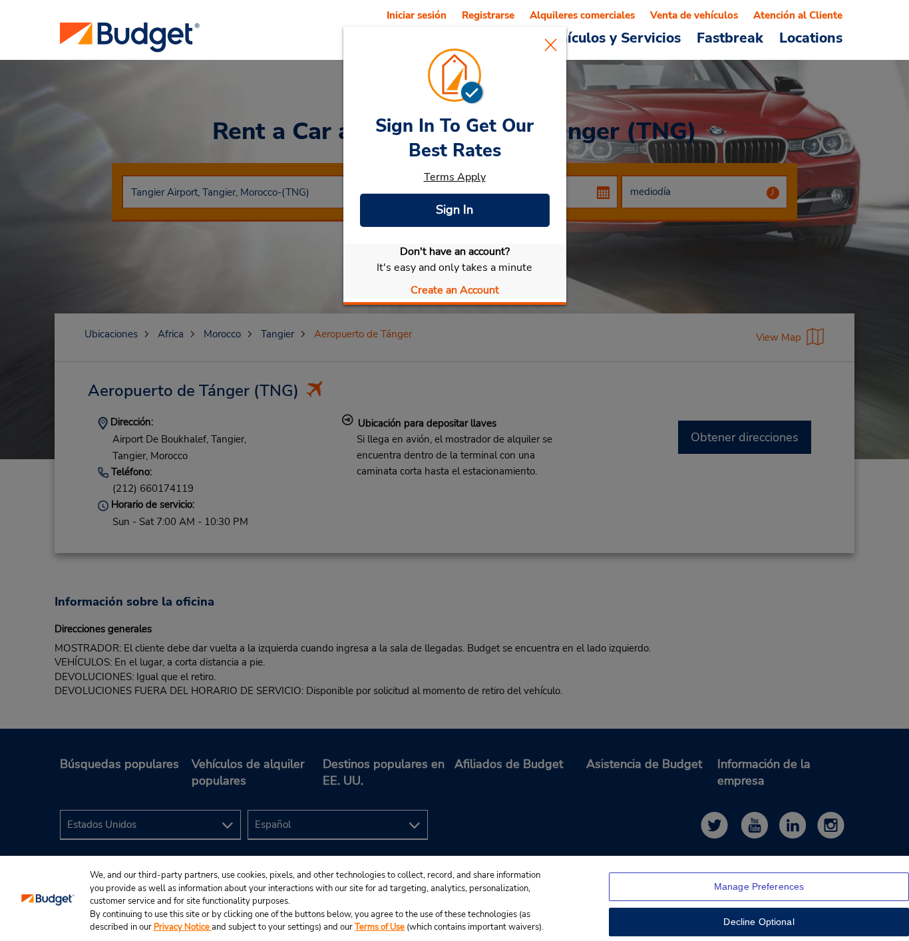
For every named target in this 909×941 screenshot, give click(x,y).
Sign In (454, 210)
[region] (454, 898)
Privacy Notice (183, 927)
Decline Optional (758, 921)
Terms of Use (380, 927)
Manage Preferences (759, 886)
